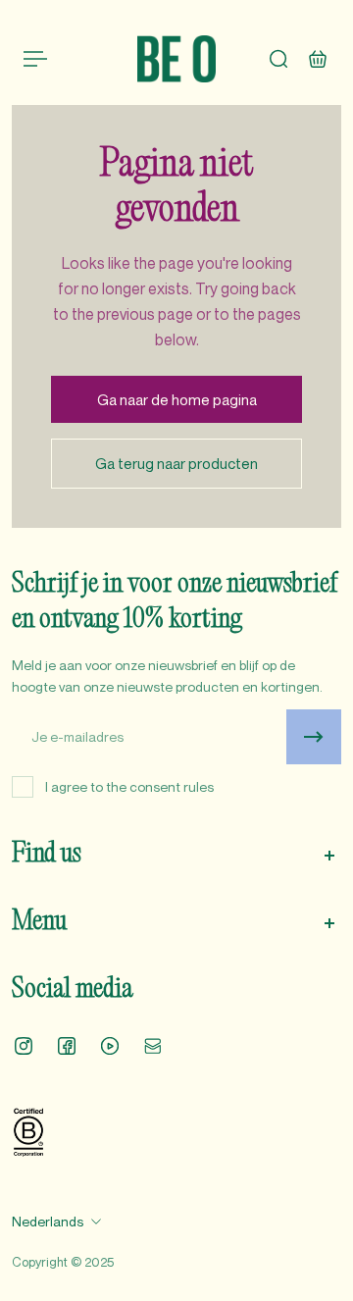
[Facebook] (66, 1045)
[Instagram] (23, 1045)
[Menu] (35, 58)
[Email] (153, 1045)
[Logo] (176, 58)
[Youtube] (109, 1045)
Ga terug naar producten (176, 463)
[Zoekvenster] (278, 58)
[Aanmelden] (313, 736)
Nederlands (47, 1221)
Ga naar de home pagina (177, 399)
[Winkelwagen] (317, 58)
